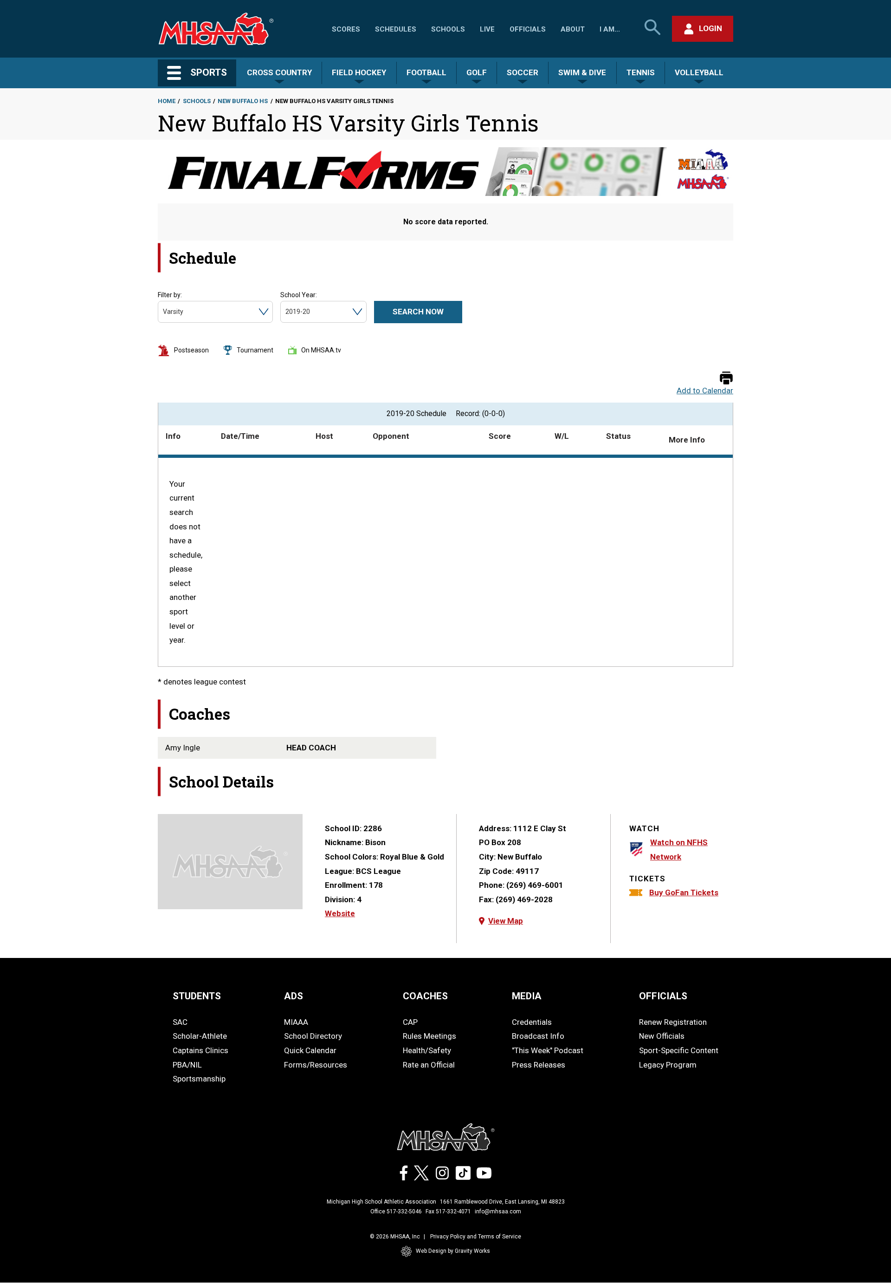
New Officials (661, 1036)
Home (166, 101)
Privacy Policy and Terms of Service (475, 1236)
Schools (448, 29)
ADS (293, 996)
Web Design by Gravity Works (453, 1251)
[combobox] (163, 312)
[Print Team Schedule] (726, 378)
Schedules (395, 29)
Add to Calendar (705, 390)
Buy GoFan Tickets (683, 892)
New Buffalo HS (243, 101)
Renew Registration (673, 1022)
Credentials (532, 1022)
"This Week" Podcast (547, 1050)
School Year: (298, 295)
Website (340, 913)
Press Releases (538, 1064)
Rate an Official (429, 1064)
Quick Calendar (310, 1050)
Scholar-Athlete (200, 1036)
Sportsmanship (199, 1078)
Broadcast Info (538, 1036)
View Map (505, 920)
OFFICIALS (663, 996)
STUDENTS (197, 996)
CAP (410, 1022)
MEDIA (527, 996)
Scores (346, 29)
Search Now (418, 311)
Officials (528, 29)
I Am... (610, 29)
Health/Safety (427, 1050)
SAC (180, 1022)
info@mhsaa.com (498, 1211)
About (573, 29)
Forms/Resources (315, 1064)
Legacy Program (668, 1064)
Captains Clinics (200, 1050)
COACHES (425, 996)
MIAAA (296, 1022)
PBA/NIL (187, 1064)
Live (487, 29)
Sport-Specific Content (678, 1050)
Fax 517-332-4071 (448, 1211)
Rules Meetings (429, 1036)
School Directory (313, 1036)
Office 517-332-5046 (396, 1211)
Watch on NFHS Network (679, 849)
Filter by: (170, 295)
